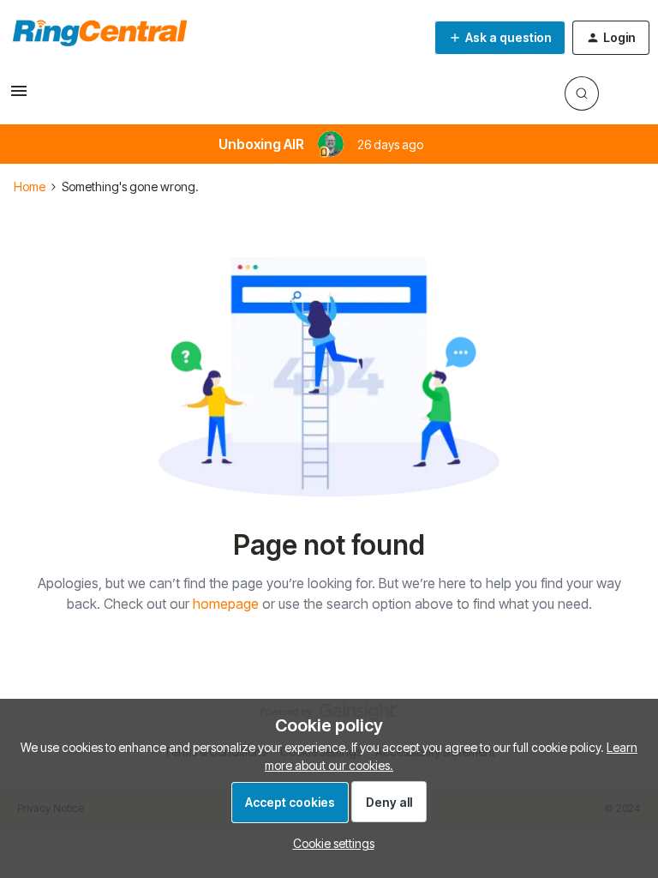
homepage (226, 603)
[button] (19, 96)
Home (29, 186)
